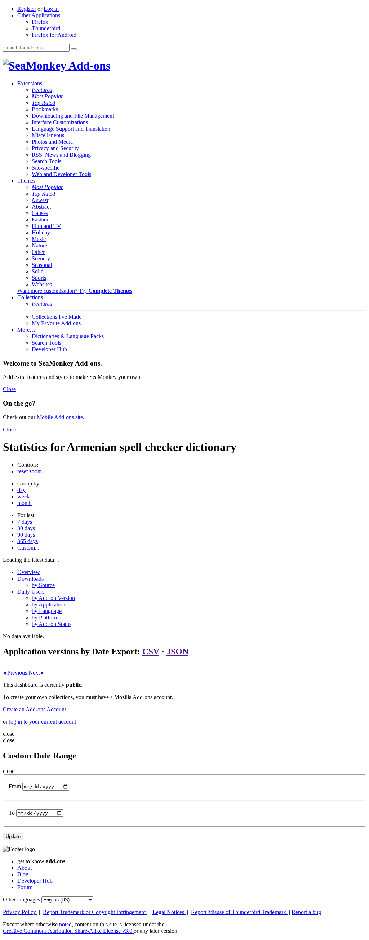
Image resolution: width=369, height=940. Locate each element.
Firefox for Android (54, 35)
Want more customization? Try (74, 291)
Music (39, 239)
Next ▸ (36, 673)
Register (26, 9)
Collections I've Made (56, 317)
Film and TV (46, 226)
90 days (26, 535)
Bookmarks (45, 109)
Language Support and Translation (71, 129)
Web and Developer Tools (61, 174)
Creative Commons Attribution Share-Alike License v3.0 (68, 931)
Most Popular (47, 96)
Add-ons (88, 65)
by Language (47, 611)
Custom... (28, 548)
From (15, 786)
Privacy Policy (20, 912)
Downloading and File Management (73, 116)
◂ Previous (15, 673)
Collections (30, 297)
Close (9, 389)
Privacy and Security (55, 148)
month (24, 503)
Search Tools (46, 161)
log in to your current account (42, 722)
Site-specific (45, 168)
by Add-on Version (53, 598)
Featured (42, 90)
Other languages (21, 899)
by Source (43, 585)
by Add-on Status (51, 624)
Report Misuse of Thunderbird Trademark (239, 912)
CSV (150, 651)
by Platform (45, 617)
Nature (39, 245)
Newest (40, 200)
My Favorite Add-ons (56, 323)
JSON (177, 651)
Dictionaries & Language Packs (68, 336)
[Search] (74, 49)
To (12, 813)
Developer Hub (49, 349)
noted (65, 924)
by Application (48, 604)
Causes (40, 213)
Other (38, 252)
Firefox (40, 22)
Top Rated (43, 103)
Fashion (41, 219)
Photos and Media (52, 142)
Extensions (29, 83)
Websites (42, 284)
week (23, 496)
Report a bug (306, 912)
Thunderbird (46, 28)
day (21, 490)
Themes (26, 181)
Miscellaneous (48, 135)
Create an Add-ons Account (34, 709)
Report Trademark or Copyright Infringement (95, 912)
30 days (26, 528)
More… (26, 330)
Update (13, 836)
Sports (39, 278)
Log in (51, 9)
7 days (24, 522)
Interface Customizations (60, 122)
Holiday (41, 232)
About (24, 868)
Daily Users (30, 591)
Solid (38, 271)
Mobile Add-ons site (60, 417)
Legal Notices (169, 912)
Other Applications (38, 15)
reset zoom (29, 471)
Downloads (30, 579)
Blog (22, 874)
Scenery (41, 258)
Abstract (41, 206)
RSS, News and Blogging (61, 155)
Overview (28, 572)
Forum (24, 887)
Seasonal (42, 265)
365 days (27, 541)
